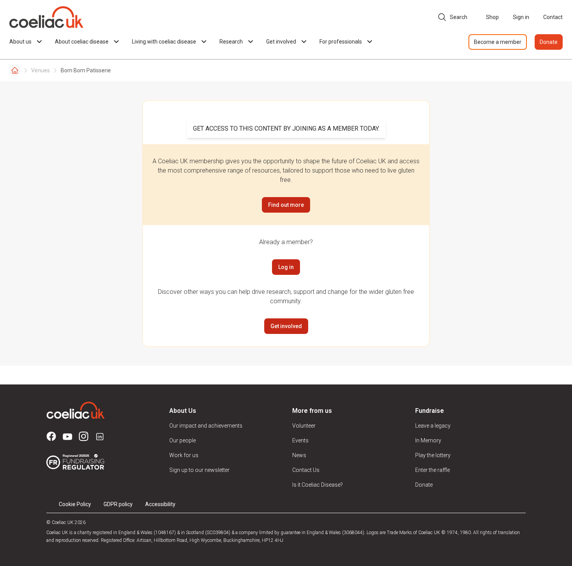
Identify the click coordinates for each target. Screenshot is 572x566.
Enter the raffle (432, 470)
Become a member (497, 42)
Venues (40, 70)
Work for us (183, 455)
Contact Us (305, 470)
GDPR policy (118, 504)
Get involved (286, 326)
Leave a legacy (433, 426)
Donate (549, 42)
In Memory (428, 440)
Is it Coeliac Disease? (317, 485)
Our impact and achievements (205, 426)
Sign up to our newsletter (199, 470)
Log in (286, 267)
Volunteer (304, 426)
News (299, 455)
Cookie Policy (75, 504)
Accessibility (160, 504)
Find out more (286, 205)
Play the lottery (433, 455)
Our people (182, 440)
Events (300, 440)
